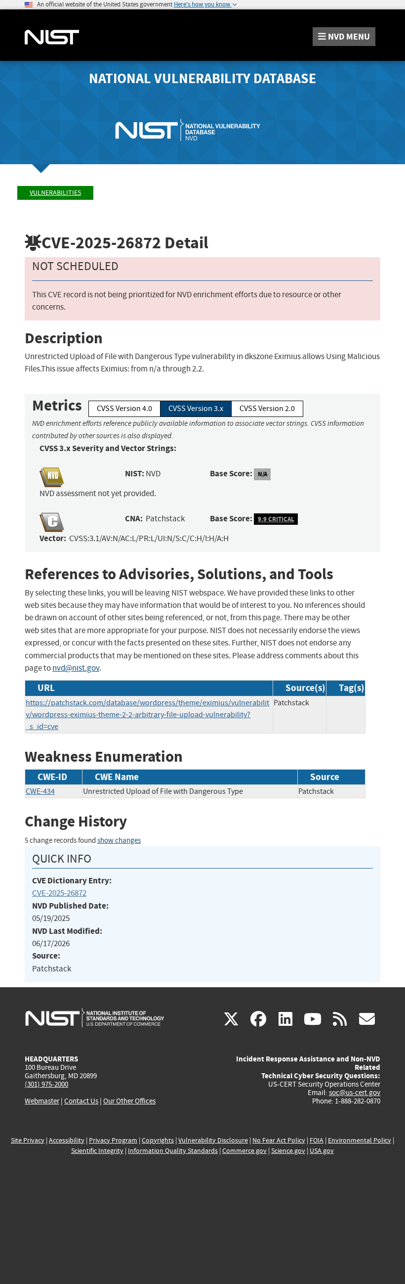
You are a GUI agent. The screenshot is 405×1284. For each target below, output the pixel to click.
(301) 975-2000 (46, 1084)
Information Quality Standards (173, 1150)
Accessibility (66, 1140)
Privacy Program (113, 1140)
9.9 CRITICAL (276, 519)
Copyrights (158, 1140)
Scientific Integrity (97, 1150)
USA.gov (322, 1150)
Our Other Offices (129, 1101)
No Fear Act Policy (278, 1140)
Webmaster (42, 1101)
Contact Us (81, 1101)
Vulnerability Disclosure (213, 1140)
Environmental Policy (359, 1140)
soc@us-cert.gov (354, 1093)
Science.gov (288, 1150)
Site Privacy (27, 1140)
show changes (119, 840)
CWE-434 (40, 791)
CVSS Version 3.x (195, 408)
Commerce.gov (244, 1150)
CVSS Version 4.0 (124, 408)
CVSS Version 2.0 (267, 408)
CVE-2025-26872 (59, 893)
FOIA (317, 1140)
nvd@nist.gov (75, 668)
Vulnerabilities (55, 192)
